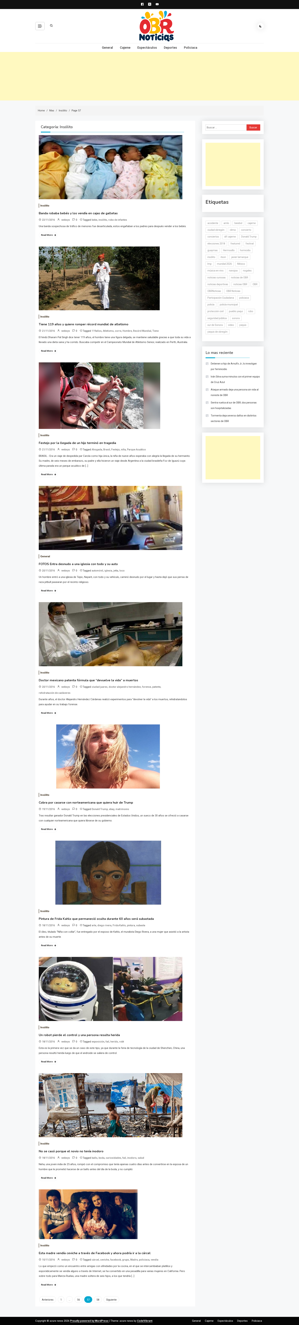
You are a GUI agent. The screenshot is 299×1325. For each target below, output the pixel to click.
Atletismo (108, 330)
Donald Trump (100, 809)
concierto (246, 229)
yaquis (242, 325)
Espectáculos (147, 47)
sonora (236, 318)
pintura (131, 925)
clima (233, 229)
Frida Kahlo (119, 925)
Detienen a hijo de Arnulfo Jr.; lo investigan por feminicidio (234, 366)
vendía (154, 1259)
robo (250, 311)
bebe (94, 219)
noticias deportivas (217, 284)
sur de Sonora (215, 325)
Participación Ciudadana (220, 297)
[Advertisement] (149, 76)
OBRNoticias (214, 291)
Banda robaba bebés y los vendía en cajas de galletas (78, 213)
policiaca (144, 1259)
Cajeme (125, 47)
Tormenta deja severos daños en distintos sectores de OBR (233, 418)
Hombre (127, 330)
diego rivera (104, 925)
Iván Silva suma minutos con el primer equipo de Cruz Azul (235, 379)
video (231, 325)
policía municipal (229, 304)
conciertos (213, 236)
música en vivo (215, 270)
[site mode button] (260, 26)
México (241, 263)
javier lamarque (239, 257)
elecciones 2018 (216, 243)
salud (141, 1157)
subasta (140, 925)
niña (123, 449)
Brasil (106, 449)
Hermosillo (229, 250)
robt (121, 1041)
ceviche (104, 1259)
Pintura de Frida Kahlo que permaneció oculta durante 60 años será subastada (96, 919)
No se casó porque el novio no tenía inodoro (71, 1151)
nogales (247, 270)
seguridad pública (217, 318)
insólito (102, 219)
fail (107, 1041)
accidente (212, 223)
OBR (255, 284)
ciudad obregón (215, 229)
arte (94, 925)
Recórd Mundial (142, 330)
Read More (47, 235)
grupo (125, 1259)
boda (102, 1157)
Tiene (155, 330)
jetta (115, 570)
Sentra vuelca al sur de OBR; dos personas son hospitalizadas (234, 405)
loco (122, 570)
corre (118, 330)
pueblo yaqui (236, 311)
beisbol (238, 223)
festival (250, 243)
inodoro (132, 1157)
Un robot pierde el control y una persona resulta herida (79, 1035)
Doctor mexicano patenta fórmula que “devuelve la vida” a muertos (88, 680)
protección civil (215, 311)
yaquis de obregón (217, 331)
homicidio (245, 250)
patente (156, 686)
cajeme (252, 223)
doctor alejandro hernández (125, 686)
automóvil (97, 570)
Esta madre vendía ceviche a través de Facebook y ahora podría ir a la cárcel (95, 1253)
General (107, 47)
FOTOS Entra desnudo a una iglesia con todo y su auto (78, 564)
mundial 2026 (224, 263)
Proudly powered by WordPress (89, 1320)
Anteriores (47, 1299)
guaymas (212, 250)
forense (146, 686)
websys (65, 219)
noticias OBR (240, 284)
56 (78, 1299)
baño (94, 1157)
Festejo (115, 449)
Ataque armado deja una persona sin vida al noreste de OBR (235, 392)
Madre (134, 1259)
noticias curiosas (216, 277)
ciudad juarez (99, 686)
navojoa (233, 270)
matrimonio (122, 809)
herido (114, 1041)
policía (210, 304)
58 (98, 1299)
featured (235, 243)
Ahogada (97, 449)
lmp (209, 263)
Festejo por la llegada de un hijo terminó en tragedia (77, 443)
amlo (226, 223)
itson (223, 257)
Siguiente (111, 1299)
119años (97, 330)
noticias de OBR (239, 277)
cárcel (95, 1259)
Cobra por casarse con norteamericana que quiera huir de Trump (86, 802)
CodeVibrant (144, 1320)
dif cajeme (230, 236)
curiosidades (113, 1157)
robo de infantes (117, 219)
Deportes (170, 47)
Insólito (44, 205)
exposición (98, 1041)
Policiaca (190, 47)
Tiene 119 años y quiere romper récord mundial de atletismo (83, 324)
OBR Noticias (233, 291)
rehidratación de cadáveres (54, 693)
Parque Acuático (136, 449)
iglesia (108, 570)
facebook (115, 1259)
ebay (111, 809)
